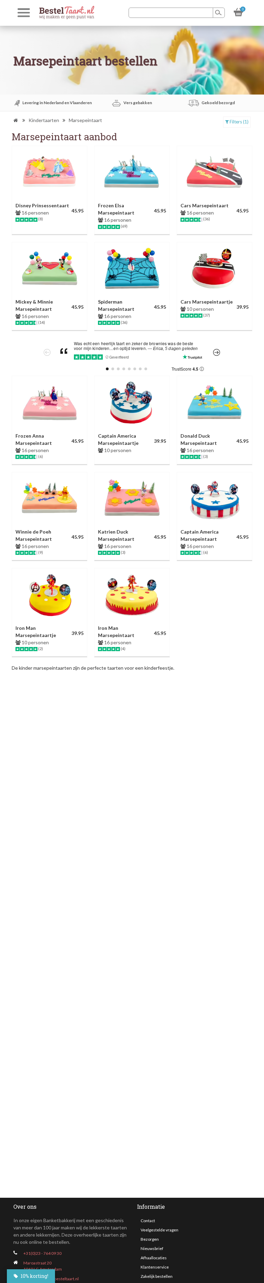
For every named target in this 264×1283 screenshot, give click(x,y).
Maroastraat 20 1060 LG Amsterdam (42, 1266)
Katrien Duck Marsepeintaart (116, 535)
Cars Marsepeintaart (204, 205)
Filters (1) (239, 121)
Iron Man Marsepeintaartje (35, 631)
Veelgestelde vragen (159, 1229)
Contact (148, 1220)
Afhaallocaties (154, 1257)
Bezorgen (150, 1239)
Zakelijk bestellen (157, 1276)
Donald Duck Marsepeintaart (198, 439)
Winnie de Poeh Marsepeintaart (33, 535)
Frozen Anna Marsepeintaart (33, 439)
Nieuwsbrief (152, 1248)
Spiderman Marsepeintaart (116, 305)
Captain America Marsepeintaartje (118, 439)
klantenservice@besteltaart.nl (51, 1278)
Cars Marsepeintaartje (206, 302)
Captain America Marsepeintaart (199, 535)
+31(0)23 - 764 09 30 (42, 1253)
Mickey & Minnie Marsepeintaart (34, 305)
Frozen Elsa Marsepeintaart (116, 209)
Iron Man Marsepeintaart (116, 631)
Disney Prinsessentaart (42, 205)
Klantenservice (155, 1267)
